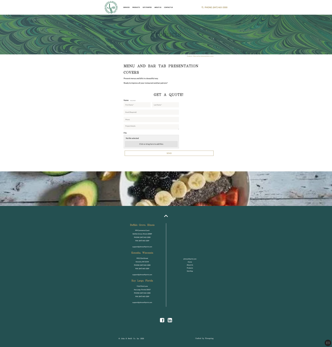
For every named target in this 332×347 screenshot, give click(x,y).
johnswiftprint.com (189, 259)
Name (126, 100)
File (125, 133)
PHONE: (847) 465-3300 (216, 7)
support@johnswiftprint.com (142, 247)
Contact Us (168, 7)
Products (136, 7)
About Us (157, 7)
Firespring (209, 338)
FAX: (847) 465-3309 (142, 241)
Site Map (190, 271)
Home (190, 262)
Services (126, 7)
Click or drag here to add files (151, 144)
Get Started (147, 7)
